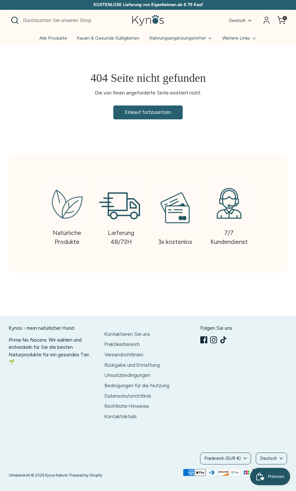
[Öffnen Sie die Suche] (15, 20)
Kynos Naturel (56, 475)
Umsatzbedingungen (127, 375)
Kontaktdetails (120, 416)
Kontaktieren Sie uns (127, 334)
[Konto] (266, 20)
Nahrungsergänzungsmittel (178, 38)
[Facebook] (203, 339)
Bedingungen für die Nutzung (136, 385)
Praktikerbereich (122, 344)
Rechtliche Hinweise (126, 406)
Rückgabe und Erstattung (132, 365)
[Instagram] (213, 339)
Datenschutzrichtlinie (127, 396)
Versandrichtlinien (123, 354)
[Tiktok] (223, 339)
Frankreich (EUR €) (222, 458)
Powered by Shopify (85, 475)
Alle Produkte (53, 38)
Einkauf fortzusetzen (148, 112)
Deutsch (237, 20)
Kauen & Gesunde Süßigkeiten (108, 38)
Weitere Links (236, 38)
